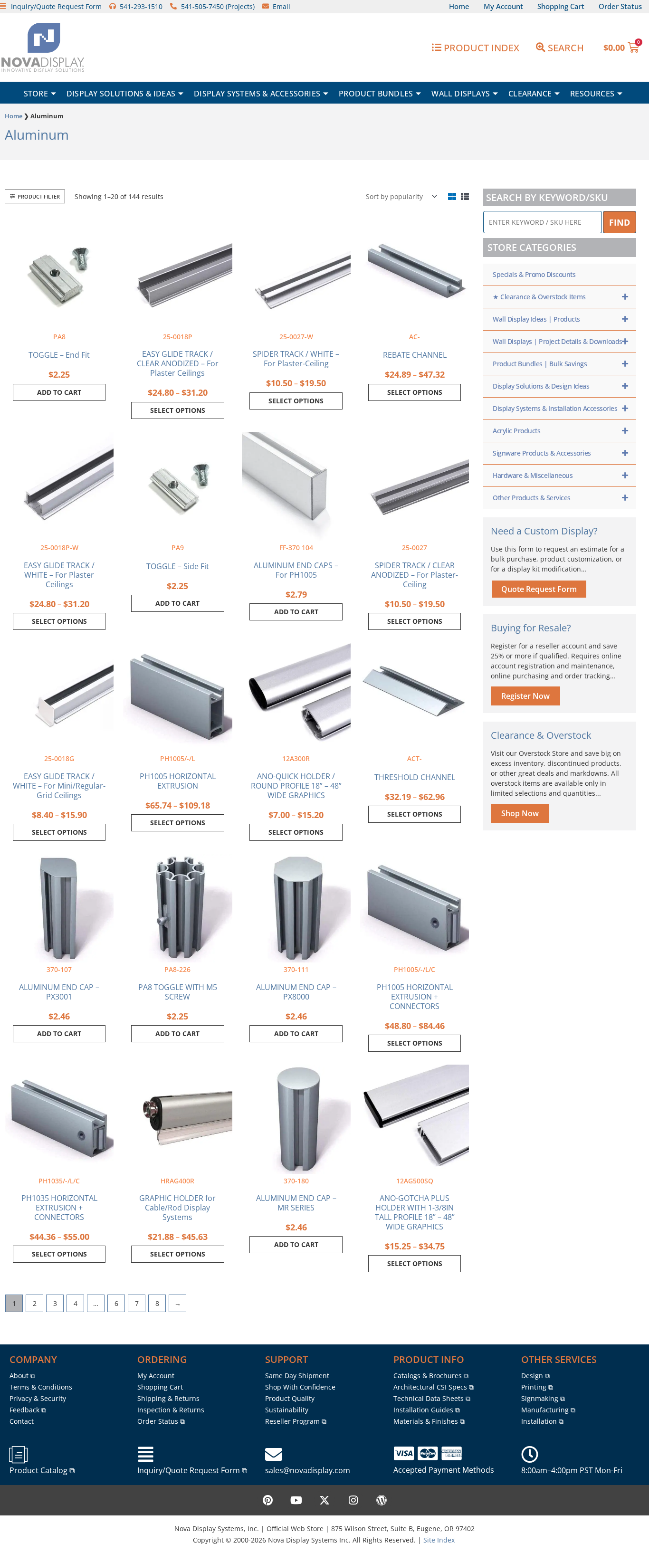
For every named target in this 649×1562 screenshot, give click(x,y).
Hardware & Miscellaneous (533, 475)
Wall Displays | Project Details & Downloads (557, 341)
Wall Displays (460, 93)
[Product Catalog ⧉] (18, 1454)
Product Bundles (376, 93)
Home (13, 116)
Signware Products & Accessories (542, 452)
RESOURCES (592, 93)
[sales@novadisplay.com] (273, 1454)
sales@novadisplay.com (307, 1470)
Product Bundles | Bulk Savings (540, 363)
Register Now (525, 696)
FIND (619, 222)
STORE (36, 93)
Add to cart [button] (59, 392)
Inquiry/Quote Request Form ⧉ (192, 1470)
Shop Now (520, 813)
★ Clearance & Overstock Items (539, 296)
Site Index (439, 1539)
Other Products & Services (532, 497)
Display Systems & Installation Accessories (555, 408)
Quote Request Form (539, 589)
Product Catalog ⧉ (42, 1470)
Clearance (530, 93)
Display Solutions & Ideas (121, 93)
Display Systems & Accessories (257, 93)
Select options (177, 410)
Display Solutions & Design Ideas (541, 385)
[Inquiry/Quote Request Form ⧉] (145, 1454)
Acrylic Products (516, 430)
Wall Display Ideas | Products (536, 319)
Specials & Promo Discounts (534, 274)
